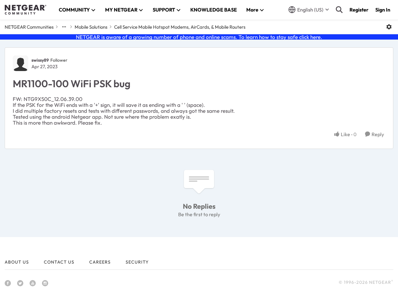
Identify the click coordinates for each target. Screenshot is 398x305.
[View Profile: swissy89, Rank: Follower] (20, 63)
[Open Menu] (389, 26)
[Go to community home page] (25, 10)
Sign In (382, 10)
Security (137, 262)
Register (358, 10)
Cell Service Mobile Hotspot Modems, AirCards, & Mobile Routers (179, 27)
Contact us (59, 262)
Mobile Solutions (91, 27)
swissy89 (40, 60)
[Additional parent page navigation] (64, 26)
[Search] (339, 9)
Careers (100, 262)
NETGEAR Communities (29, 27)
